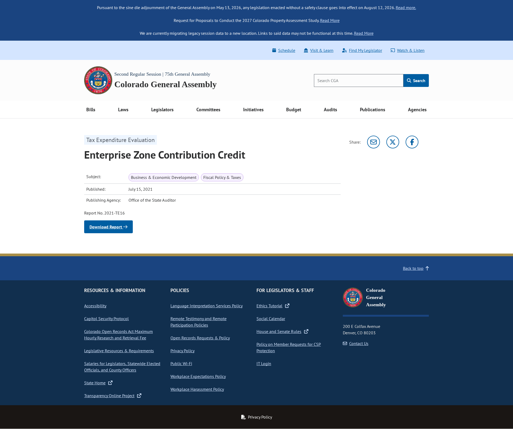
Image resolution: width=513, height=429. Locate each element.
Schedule (286, 50)
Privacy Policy (182, 350)
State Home (95, 382)
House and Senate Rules (278, 331)
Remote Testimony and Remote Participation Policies (198, 322)
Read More (330, 20)
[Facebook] (412, 142)
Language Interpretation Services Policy (206, 305)
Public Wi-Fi (181, 363)
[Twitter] (392, 142)
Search (418, 80)
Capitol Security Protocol (106, 318)
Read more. (406, 7)
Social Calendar (270, 318)
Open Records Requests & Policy (200, 337)
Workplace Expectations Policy (198, 376)
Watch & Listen (411, 50)
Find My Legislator (365, 50)
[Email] (373, 142)
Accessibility (95, 305)
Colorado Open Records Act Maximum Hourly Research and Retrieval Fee (118, 334)
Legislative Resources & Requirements (119, 350)
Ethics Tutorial (269, 305)
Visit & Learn (321, 50)
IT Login (263, 363)
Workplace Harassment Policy (197, 389)
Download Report (106, 226)
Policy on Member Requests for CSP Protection (288, 347)
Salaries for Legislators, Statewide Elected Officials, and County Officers (122, 367)
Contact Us (358, 343)
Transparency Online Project (109, 395)
